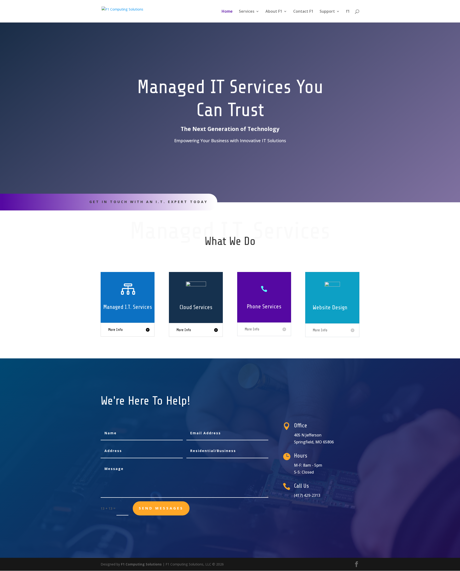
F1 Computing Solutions (141, 564)
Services (246, 12)
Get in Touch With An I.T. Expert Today (148, 201)
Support (327, 12)
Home (227, 12)
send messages (161, 508)
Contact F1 (303, 12)
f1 (348, 12)
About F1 (273, 12)
